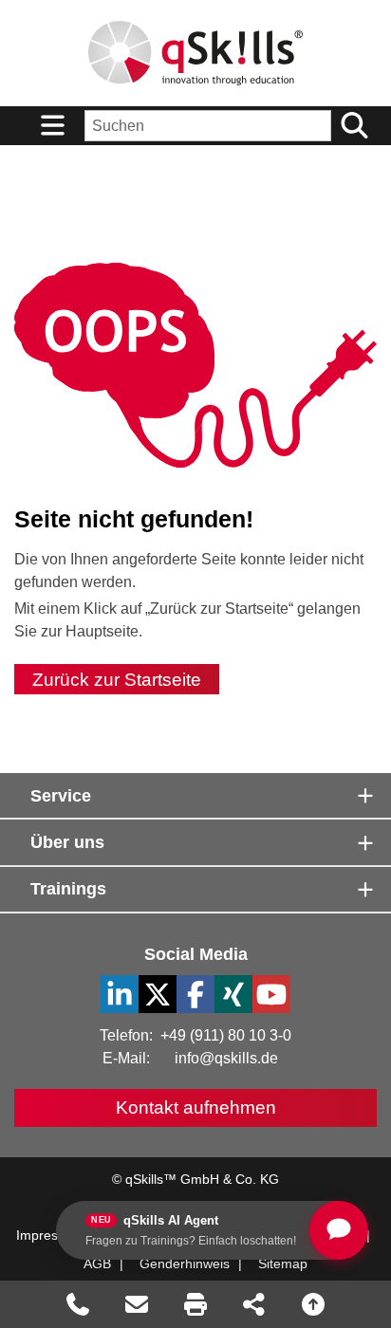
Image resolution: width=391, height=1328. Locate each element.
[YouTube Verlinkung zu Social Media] (271, 994)
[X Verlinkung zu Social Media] (158, 994)
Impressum (50, 1235)
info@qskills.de (226, 1058)
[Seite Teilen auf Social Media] (254, 1304)
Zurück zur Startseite (116, 679)
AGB (97, 1263)
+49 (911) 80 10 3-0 (225, 1035)
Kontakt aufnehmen (196, 1107)
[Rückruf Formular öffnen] (78, 1304)
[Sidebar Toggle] (52, 125)
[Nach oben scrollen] (313, 1304)
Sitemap (282, 1263)
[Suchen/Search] (354, 125)
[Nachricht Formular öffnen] (136, 1304)
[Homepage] (195, 53)
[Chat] (338, 1230)
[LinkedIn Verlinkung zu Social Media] (120, 994)
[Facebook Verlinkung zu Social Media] (195, 994)
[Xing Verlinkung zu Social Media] (233, 994)
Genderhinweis (185, 1263)
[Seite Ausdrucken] (195, 1304)
